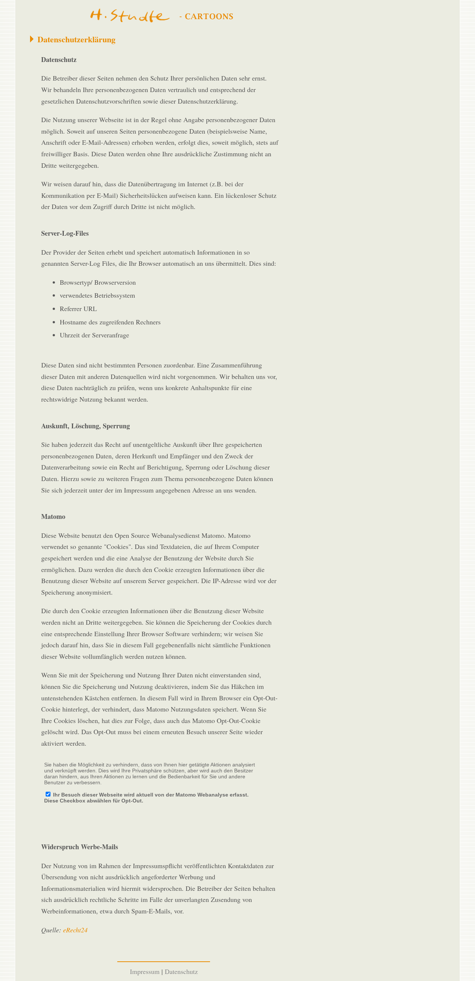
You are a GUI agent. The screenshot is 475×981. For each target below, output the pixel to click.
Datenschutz (181, 971)
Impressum (145, 971)
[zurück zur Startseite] (163, 16)
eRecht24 (75, 929)
